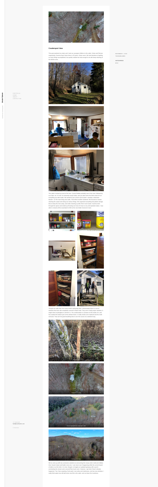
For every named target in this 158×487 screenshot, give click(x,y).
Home (15, 95)
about (15, 97)
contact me (17, 98)
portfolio (16, 93)
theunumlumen (120, 56)
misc (116, 63)
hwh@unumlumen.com (19, 423)
